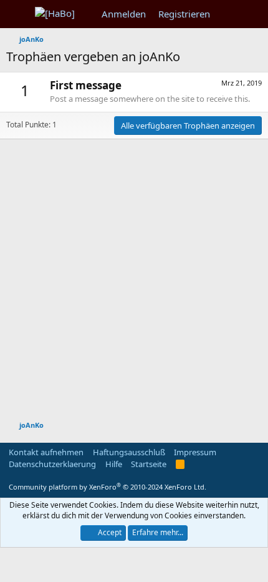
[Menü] (17, 14)
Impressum (195, 452)
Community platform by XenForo (107, 486)
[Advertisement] (134, 273)
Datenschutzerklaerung (52, 464)
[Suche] (253, 14)
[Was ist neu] (228, 14)
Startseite (148, 464)
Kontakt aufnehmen (46, 452)
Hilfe (113, 464)
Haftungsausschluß (129, 452)
